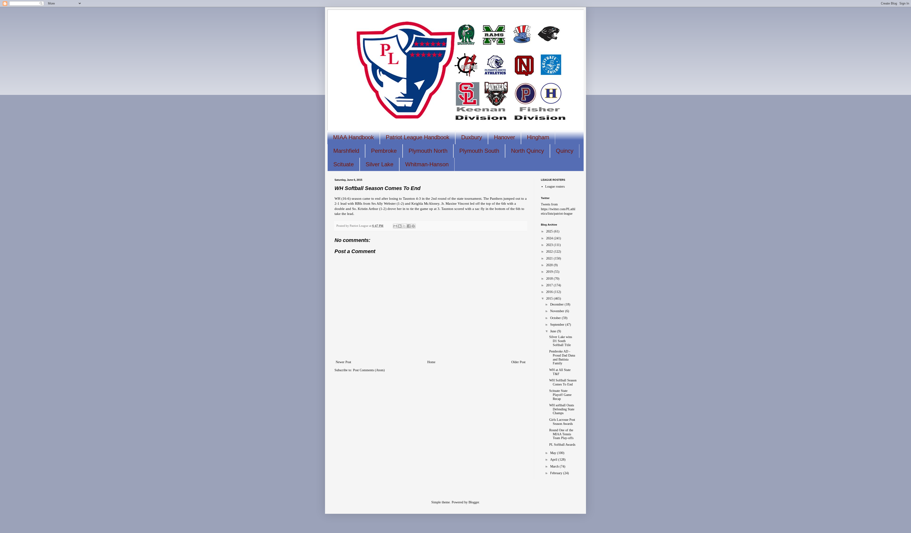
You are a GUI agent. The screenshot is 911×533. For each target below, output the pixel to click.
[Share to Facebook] (408, 226)
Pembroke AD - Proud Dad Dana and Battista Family (562, 357)
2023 (550, 245)
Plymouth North (428, 151)
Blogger (474, 502)
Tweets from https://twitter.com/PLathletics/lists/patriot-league (558, 209)
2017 (550, 285)
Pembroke (384, 151)
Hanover (504, 137)
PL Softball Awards (562, 444)
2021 (550, 258)
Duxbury (471, 137)
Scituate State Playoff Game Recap (560, 395)
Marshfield (346, 151)
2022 (550, 251)
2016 (550, 292)
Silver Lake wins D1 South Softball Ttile (560, 341)
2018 (550, 278)
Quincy (564, 151)
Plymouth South (479, 151)
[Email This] (395, 226)
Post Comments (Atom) (369, 370)
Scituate (343, 164)
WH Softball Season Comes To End (562, 382)
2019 (550, 271)
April (554, 459)
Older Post (518, 362)
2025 (550, 231)
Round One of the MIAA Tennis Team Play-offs (561, 434)
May (553, 453)
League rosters (555, 186)
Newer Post (343, 362)
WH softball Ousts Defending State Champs (561, 409)
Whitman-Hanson (427, 164)
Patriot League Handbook (417, 137)
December (557, 304)
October (556, 318)
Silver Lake (379, 164)
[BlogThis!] (399, 226)
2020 (550, 265)
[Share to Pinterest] (413, 226)
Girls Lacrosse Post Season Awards (562, 422)
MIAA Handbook (353, 137)
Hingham (538, 137)
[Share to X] (404, 226)
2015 (550, 298)
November (557, 311)
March (555, 466)
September (557, 324)
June (553, 331)
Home (431, 362)
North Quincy (527, 151)
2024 (550, 238)
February (556, 473)
